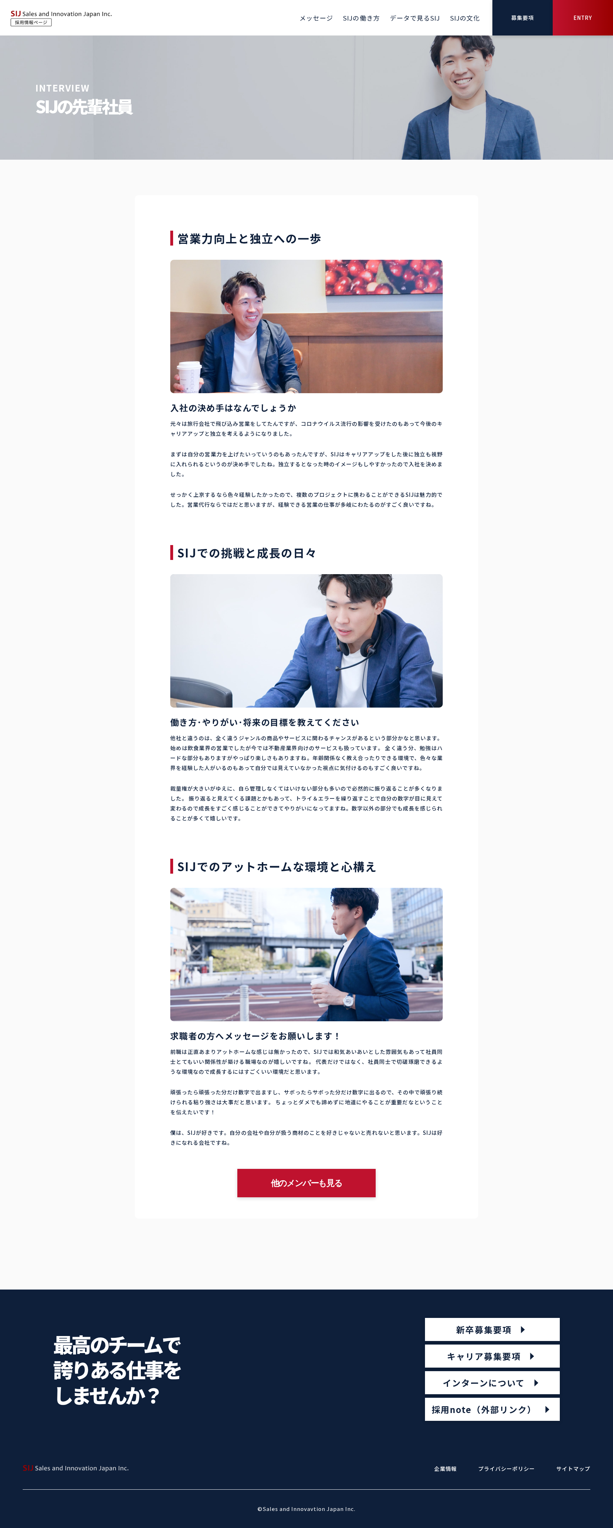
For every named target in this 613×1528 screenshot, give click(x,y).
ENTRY (583, 17)
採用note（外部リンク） (484, 1409)
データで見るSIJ (415, 17)
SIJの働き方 (361, 17)
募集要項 (522, 17)
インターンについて (484, 1382)
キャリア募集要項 (483, 1356)
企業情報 (445, 1468)
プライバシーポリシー (506, 1468)
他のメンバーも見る (306, 1183)
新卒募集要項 (484, 1329)
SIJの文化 (465, 17)
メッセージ (316, 17)
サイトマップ (573, 1468)
